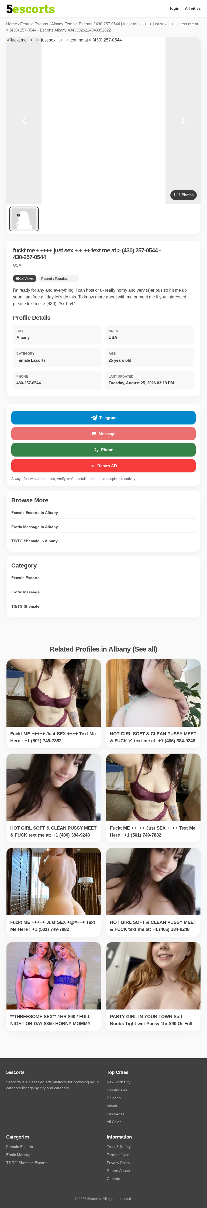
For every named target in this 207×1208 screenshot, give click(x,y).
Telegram (107, 417)
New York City (118, 1082)
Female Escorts (34, 24)
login (175, 8)
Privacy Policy (118, 1163)
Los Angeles (117, 1090)
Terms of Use (118, 1155)
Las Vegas (116, 1114)
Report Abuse (118, 1170)
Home (11, 24)
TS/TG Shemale (25, 606)
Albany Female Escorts (71, 24)
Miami (112, 1106)
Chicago (114, 1098)
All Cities (114, 1122)
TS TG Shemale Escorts (26, 1163)
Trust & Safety (119, 1146)
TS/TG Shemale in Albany (34, 541)
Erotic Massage (25, 592)
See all (144, 649)
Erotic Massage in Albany (34, 527)
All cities (193, 8)
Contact (113, 1178)
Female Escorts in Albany (34, 512)
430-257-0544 (29, 257)
